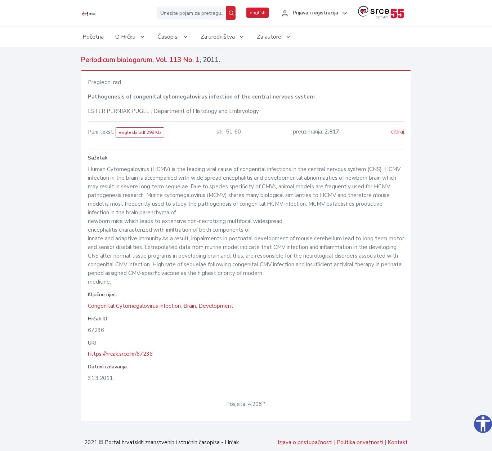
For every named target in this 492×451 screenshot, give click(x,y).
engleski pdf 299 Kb (140, 132)
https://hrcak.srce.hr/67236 (120, 354)
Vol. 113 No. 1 (178, 60)
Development (215, 306)
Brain (189, 306)
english (257, 13)
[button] (313, 13)
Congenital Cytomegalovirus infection (134, 306)
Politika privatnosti (360, 442)
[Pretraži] (231, 13)
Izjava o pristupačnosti (305, 442)
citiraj (397, 131)
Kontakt (398, 442)
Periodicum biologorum (116, 60)
